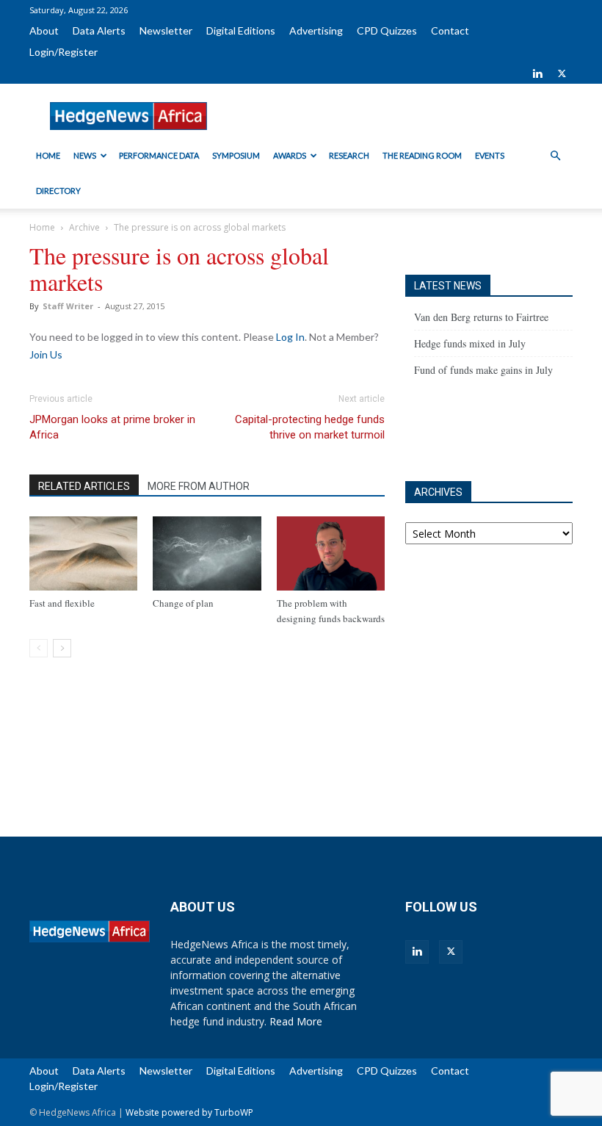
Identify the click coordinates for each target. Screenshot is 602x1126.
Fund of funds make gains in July (483, 370)
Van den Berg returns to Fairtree (481, 317)
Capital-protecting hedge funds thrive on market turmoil (310, 427)
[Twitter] (562, 73)
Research (349, 155)
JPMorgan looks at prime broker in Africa (112, 427)
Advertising (316, 30)
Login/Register (63, 52)
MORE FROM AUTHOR (199, 486)
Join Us (45, 354)
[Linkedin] (537, 73)
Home (48, 155)
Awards (289, 155)
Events (489, 155)
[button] (555, 156)
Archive (84, 227)
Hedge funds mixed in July (470, 343)
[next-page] (62, 648)
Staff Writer (68, 305)
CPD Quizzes (387, 30)
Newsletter (165, 30)
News (84, 155)
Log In (290, 337)
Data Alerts (99, 30)
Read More (295, 1021)
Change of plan (183, 603)
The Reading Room (422, 155)
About (44, 30)
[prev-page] (38, 648)
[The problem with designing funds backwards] (331, 553)
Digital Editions (240, 30)
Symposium (236, 155)
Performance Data (159, 155)
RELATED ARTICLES (84, 486)
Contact (450, 30)
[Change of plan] (207, 553)
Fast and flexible (62, 603)
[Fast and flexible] (83, 553)
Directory (58, 190)
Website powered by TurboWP (189, 1112)
